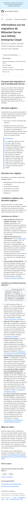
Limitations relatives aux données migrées (12, 199)
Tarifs (7, 499)
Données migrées (9, 108)
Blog (21, 499)
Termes (14, 497)
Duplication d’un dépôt (11, 336)
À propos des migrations (20, 19)
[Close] (23, 2)
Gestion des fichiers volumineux (14, 278)
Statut (2, 499)
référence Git (22, 238)
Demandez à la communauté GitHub (12, 484)
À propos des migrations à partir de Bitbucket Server (13, 82)
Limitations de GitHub (9, 216)
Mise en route (7, 427)
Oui (5, 474)
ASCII (22, 250)
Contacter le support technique (11, 486)
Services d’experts (14, 499)
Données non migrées (11, 173)
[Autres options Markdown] (20, 55)
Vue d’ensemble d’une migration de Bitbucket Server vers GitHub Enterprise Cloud (14, 456)
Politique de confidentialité (7, 476)
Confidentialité (21, 497)
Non (12, 474)
